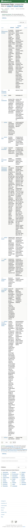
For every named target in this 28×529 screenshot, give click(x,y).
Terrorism (23, 482)
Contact (2, 514)
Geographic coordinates (3, 92)
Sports (23, 481)
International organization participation (4, 169)
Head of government (4, 148)
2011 (15, 447)
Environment (15, 474)
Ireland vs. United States (20, 8)
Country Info (7, 8)
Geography (15, 475)
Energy (14, 472)
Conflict (5, 475)
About (2, 510)
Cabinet (5, 122)
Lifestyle (23, 472)
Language (14, 486)
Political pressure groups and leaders (4, 323)
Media (22, 474)
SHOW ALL (4, 18)
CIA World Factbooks (9, 445)
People (23, 477)
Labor (13, 484)
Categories (3, 501)
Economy (5, 484)
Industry (14, 482)
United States (18, 6)
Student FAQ (3, 512)
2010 (13, 447)
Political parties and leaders (4, 290)
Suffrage (6, 437)
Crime (4, 479)
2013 (20, 447)
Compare (12, 8)
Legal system (3, 259)
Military (23, 475)
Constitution (4, 100)
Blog (2, 516)
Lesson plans (4, 505)
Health (13, 479)
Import (13, 481)
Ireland (9, 6)
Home (2, 8)
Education (5, 486)
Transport (23, 484)
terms (24, 526)
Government (15, 477)
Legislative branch (3, 280)
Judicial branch (4, 238)
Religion (23, 479)
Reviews (3, 507)
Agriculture (5, 472)
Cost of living (6, 477)
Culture (4, 481)
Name (5, 95)
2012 (17, 447)
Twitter (15, 521)
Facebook (12, 521)
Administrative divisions (4, 32)
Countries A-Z (4, 503)
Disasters (5, 482)
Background (6, 474)
